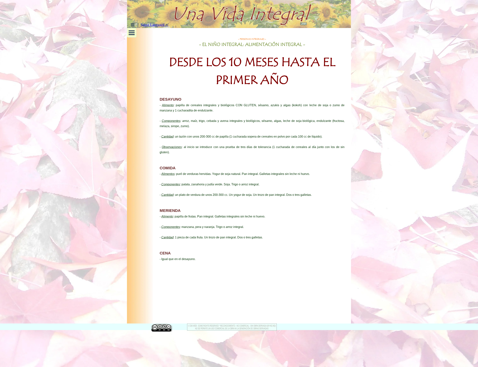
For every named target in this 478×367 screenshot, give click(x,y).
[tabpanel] (252, 65)
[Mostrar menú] (132, 24)
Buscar (303, 24)
